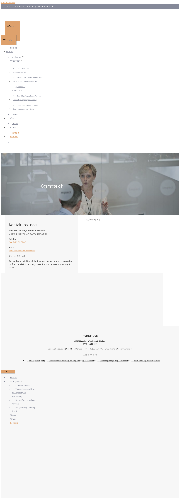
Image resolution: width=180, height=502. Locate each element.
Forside (13, 47)
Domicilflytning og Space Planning (25, 100)
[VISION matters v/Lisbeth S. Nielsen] (25, 33)
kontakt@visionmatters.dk (40, 6)
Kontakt (15, 132)
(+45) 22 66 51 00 (15, 6)
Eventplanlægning (19, 72)
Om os (15, 123)
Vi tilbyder (16, 57)
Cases (15, 114)
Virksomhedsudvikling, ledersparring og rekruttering (72, 360)
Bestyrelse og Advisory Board (23, 109)
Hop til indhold (8, 2)
